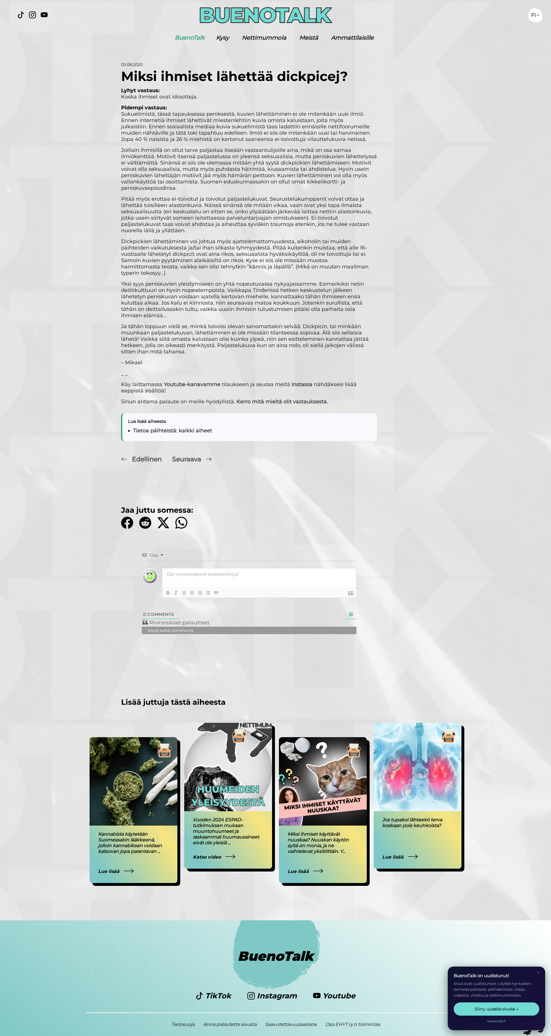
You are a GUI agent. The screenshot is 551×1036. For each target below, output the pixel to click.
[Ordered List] (200, 592)
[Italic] (176, 592)
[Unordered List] (208, 592)
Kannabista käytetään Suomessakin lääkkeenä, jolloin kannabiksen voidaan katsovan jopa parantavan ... (130, 842)
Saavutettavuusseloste (291, 1024)
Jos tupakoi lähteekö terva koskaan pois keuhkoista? (412, 822)
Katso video (207, 857)
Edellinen (147, 459)
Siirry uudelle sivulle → (496, 1009)
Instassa (302, 384)
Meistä (308, 37)
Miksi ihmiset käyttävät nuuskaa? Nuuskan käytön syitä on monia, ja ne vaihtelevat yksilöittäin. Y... (318, 842)
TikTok (218, 995)
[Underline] (184, 592)
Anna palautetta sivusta (230, 1024)
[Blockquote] (216, 592)
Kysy (222, 37)
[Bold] (168, 592)
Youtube (338, 995)
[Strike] (192, 592)
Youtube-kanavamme (192, 384)
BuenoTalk (190, 37)
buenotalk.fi (496, 1021)
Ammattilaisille (352, 37)
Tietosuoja (183, 1024)
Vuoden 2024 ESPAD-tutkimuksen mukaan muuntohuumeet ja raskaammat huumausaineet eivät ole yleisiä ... (226, 831)
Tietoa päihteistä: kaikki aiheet (172, 430)
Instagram (277, 995)
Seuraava (187, 459)
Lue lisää (109, 871)
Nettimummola (264, 37)
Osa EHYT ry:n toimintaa (352, 1024)
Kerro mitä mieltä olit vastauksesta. (282, 401)
